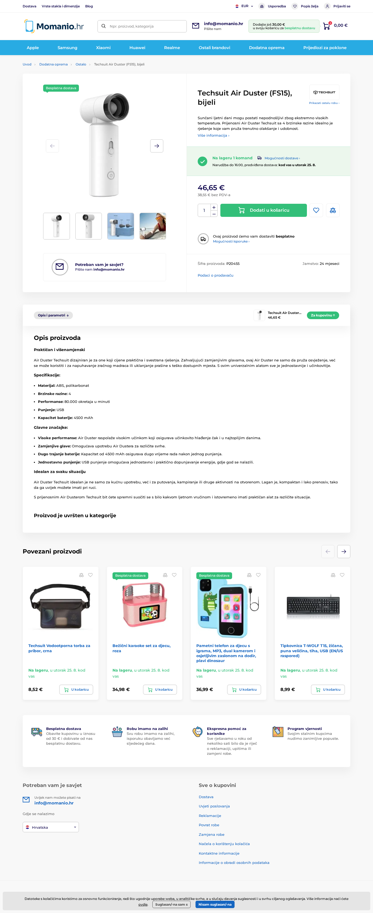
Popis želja (309, 6)
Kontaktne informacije (219, 853)
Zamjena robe (211, 834)
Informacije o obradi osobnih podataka (234, 862)
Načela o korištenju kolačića (224, 844)
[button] (156, 145)
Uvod (27, 64)
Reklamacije (210, 815)
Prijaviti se (341, 6)
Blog (89, 6)
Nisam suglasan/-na (215, 904)
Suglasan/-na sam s (171, 904)
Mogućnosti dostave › (282, 158)
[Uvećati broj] (214, 207)
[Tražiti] (103, 26)
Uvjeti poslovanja (214, 806)
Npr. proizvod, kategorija (132, 26)
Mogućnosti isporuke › (231, 241)
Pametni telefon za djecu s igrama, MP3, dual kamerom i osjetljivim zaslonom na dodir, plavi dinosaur (226, 653)
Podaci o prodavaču (215, 275)
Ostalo (81, 64)
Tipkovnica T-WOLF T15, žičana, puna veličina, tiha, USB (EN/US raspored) (311, 650)
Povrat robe (209, 825)
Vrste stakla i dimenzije (61, 6)
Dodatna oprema (53, 64)
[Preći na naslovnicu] (54, 26)
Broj (204, 210)
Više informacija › (213, 135)
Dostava (29, 6)
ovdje (142, 904)
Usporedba (277, 6)
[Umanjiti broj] (214, 213)
